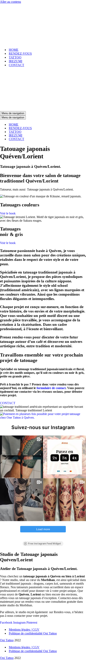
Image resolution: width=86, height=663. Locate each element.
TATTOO (15, 57)
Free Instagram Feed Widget (44, 543)
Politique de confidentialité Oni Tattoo (33, 633)
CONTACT (16, 65)
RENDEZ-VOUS (20, 53)
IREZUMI (15, 61)
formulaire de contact (51, 388)
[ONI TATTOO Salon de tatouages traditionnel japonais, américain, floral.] (43, 24)
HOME (13, 49)
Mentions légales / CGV (24, 629)
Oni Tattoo (7, 640)
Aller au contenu (10, 1)
